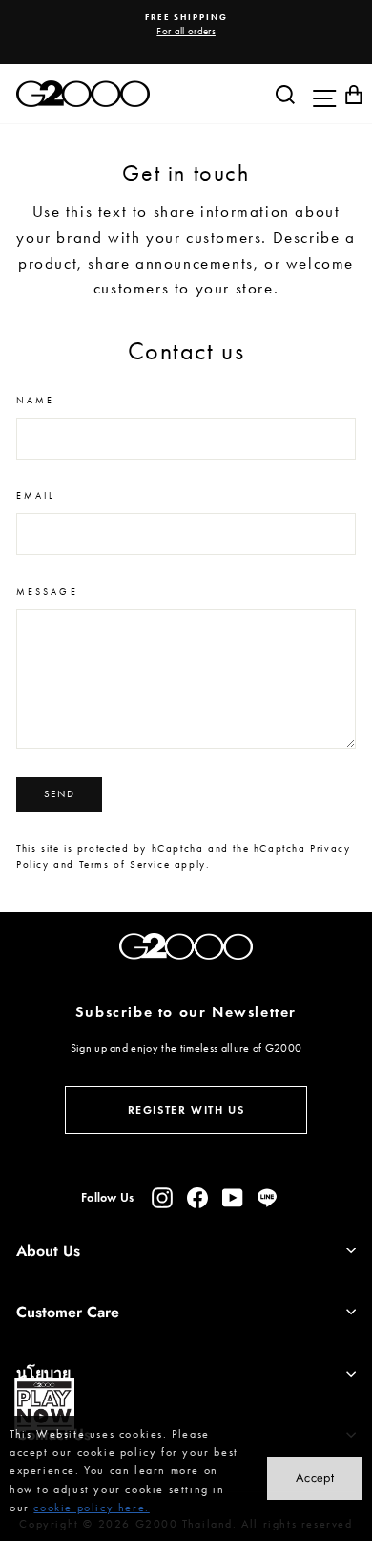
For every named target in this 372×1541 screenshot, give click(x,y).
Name (35, 400)
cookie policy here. (91, 1507)
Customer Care (67, 1312)
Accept (315, 1477)
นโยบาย (43, 1373)
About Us (48, 1251)
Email (35, 495)
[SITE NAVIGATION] (319, 93)
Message (47, 591)
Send (59, 794)
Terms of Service (125, 864)
